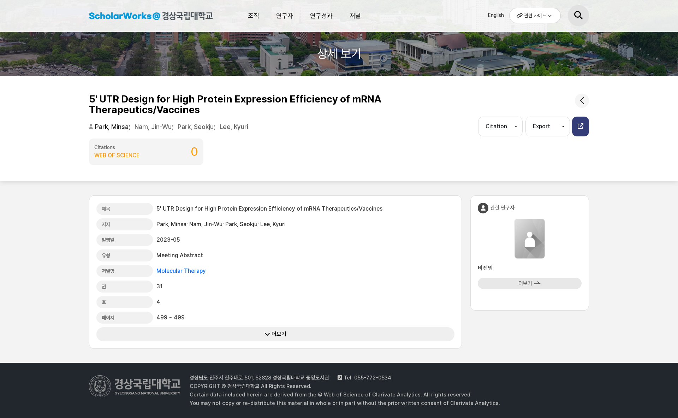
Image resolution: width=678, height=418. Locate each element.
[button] (580, 126)
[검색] (578, 15)
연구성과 (321, 15)
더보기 (278, 334)
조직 (253, 15)
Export (541, 126)
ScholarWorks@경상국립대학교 (147, 17)
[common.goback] (582, 101)
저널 (355, 15)
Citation (496, 126)
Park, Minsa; (113, 126)
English (496, 15)
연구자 (284, 15)
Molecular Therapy (181, 270)
